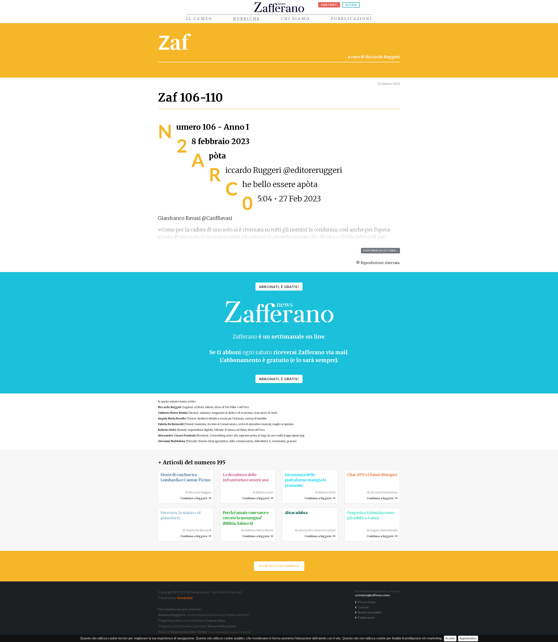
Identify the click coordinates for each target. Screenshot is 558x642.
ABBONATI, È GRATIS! (279, 286)
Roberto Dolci (167, 429)
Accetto (450, 638)
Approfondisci (468, 638)
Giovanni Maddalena (171, 441)
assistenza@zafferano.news (372, 595)
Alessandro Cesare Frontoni (177, 435)
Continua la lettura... (380, 250)
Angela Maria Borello (172, 418)
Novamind (184, 598)
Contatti (363, 607)
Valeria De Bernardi (171, 424)
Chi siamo (295, 18)
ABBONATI (329, 5)
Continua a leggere (194, 498)
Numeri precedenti (369, 612)
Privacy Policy (366, 602)
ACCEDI (351, 5)
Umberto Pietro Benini (172, 412)
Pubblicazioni (351, 18)
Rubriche (246, 18)
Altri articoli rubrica (279, 566)
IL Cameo (199, 18)
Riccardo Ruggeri (169, 407)
